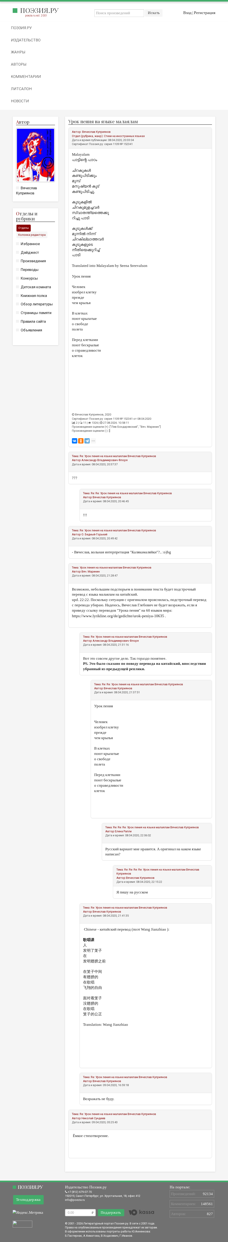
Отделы (23, 228)
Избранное (30, 244)
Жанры (18, 52)
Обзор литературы (37, 304)
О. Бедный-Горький (94, 534)
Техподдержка (28, 1200)
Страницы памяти (36, 312)
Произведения (33, 261)
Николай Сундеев (93, 1118)
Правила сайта (33, 321)
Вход (187, 12)
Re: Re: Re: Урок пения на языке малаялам (141, 827)
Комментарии (26, 76)
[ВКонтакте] (74, 441)
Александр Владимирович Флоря (104, 460)
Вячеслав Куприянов (96, 131)
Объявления (31, 330)
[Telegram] (87, 441)
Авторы (18, 64)
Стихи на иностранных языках (124, 136)
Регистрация (204, 12)
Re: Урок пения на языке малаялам (103, 456)
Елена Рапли (123, 831)
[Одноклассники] (80, 441)
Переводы (30, 269)
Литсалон (21, 89)
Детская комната (36, 287)
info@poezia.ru (75, 1200)
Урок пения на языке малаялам (101, 567)
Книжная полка (34, 295)
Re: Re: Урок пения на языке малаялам (117, 493)
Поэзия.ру (39, 10)
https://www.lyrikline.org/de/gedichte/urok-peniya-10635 (118, 616)
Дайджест (30, 252)
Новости (20, 101)
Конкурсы (29, 278)
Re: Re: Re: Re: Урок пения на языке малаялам (154, 869)
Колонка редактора (32, 234)
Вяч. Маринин (90, 571)
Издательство (26, 40)
